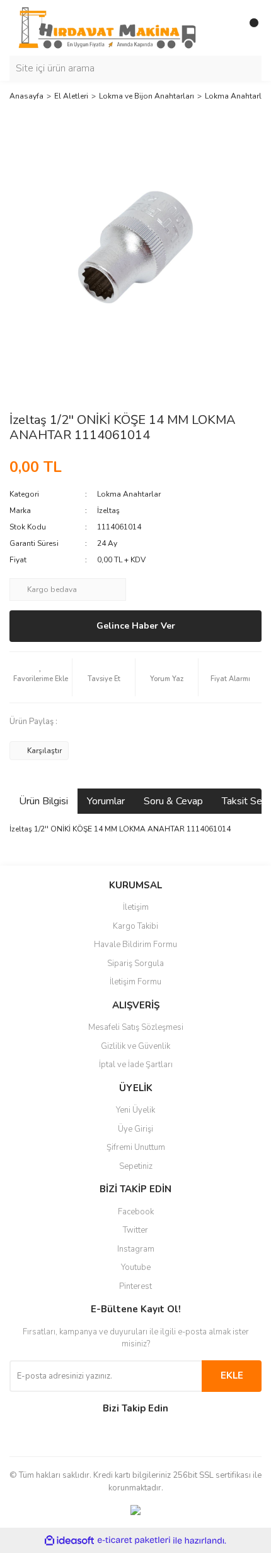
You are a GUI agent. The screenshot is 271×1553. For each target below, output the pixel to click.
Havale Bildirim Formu (135, 944)
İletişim (136, 907)
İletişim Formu (135, 982)
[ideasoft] (69, 1541)
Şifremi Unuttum (136, 1147)
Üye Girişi (135, 1129)
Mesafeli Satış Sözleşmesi (135, 1027)
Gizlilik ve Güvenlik (135, 1046)
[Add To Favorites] (40, 677)
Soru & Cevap (173, 801)
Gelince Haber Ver (135, 626)
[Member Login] (224, 27)
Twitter (135, 1230)
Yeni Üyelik (135, 1110)
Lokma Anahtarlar (129, 494)
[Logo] (107, 27)
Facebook (136, 1212)
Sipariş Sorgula (135, 963)
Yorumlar (106, 801)
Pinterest (135, 1286)
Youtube (136, 1267)
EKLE (232, 1375)
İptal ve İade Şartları (136, 1064)
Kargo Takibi (135, 926)
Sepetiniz (136, 1166)
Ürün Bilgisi (43, 801)
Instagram (135, 1249)
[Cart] (249, 27)
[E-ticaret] (134, 1540)
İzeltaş (108, 510)
